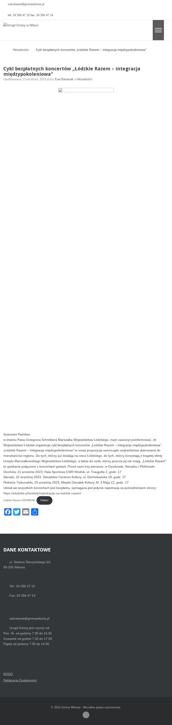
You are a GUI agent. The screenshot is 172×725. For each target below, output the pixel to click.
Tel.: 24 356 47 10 (22, 586)
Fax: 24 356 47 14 (22, 595)
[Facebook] (86, 715)
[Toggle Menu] (158, 30)
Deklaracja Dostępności (20, 680)
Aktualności (21, 49)
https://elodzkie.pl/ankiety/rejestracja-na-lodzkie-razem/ (42, 493)
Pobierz (44, 500)
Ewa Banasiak (64, 79)
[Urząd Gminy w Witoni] (20, 25)
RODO (8, 674)
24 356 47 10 (21, 15)
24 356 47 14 (44, 15)
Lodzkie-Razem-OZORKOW (19, 500)
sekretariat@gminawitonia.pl (26, 4)
